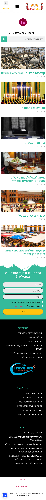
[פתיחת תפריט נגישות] (5, 495)
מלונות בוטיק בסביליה (33, 393)
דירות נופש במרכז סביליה (31, 410)
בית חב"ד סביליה (35, 143)
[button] (17, 6)
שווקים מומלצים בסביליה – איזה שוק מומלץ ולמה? (25, 252)
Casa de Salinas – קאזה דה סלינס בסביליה (23, 444)
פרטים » (41, 76)
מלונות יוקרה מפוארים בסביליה (29, 414)
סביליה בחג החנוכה (33, 108)
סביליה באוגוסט (35, 337)
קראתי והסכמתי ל (27, 306)
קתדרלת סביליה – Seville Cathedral (23, 73)
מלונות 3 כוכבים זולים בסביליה (29, 406)
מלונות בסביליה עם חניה (32, 397)
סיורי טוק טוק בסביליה (33, 432)
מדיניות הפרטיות (20, 306)
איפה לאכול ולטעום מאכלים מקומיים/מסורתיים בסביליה (28, 179)
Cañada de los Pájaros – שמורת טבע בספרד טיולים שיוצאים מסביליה (25, 457)
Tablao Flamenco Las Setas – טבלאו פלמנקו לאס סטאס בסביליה (25, 450)
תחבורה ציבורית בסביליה (32, 357)
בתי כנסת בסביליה (34, 341)
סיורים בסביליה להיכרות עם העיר (28, 463)
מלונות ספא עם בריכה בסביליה (29, 401)
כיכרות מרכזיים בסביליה (30, 216)
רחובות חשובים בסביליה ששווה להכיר (26, 353)
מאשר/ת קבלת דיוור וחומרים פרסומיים (26, 302)
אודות (23, 479)
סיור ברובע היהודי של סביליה (30, 333)
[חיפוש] (4, 39)
